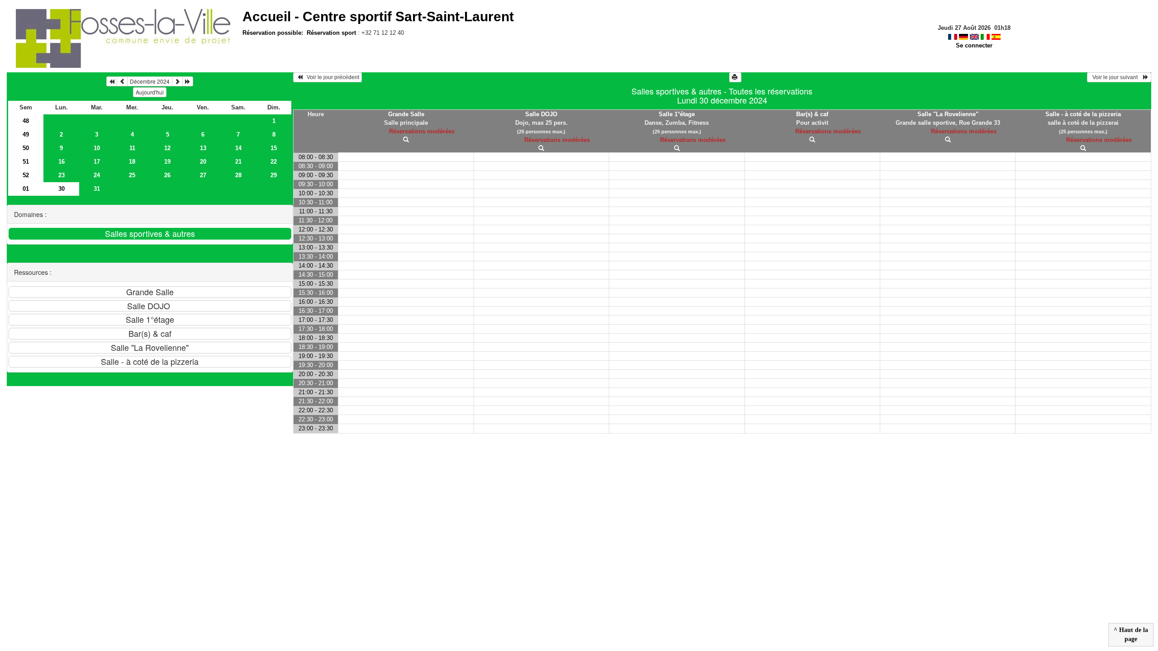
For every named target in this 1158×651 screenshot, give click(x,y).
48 (26, 121)
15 (274, 148)
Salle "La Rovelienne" (947, 114)
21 (238, 161)
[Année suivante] (187, 81)
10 (97, 148)
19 (167, 161)
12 (167, 148)
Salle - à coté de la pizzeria (1083, 114)
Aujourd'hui (150, 92)
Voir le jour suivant (1116, 77)
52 (26, 175)
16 (61, 161)
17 (97, 161)
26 (167, 175)
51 (26, 161)
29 (274, 175)
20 (203, 161)
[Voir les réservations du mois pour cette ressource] (122, 81)
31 (97, 188)
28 (238, 175)
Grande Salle (406, 114)
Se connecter (974, 45)
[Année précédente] (111, 81)
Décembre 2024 (150, 81)
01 (26, 188)
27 (203, 175)
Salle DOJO (541, 114)
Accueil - (378, 16)
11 (132, 148)
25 (132, 175)
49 (26, 134)
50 (26, 148)
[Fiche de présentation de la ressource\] (406, 140)
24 (97, 175)
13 (203, 148)
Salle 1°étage (677, 114)
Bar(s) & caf (812, 114)
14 (238, 148)
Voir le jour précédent (331, 77)
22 (274, 161)
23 (61, 175)
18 (132, 161)
